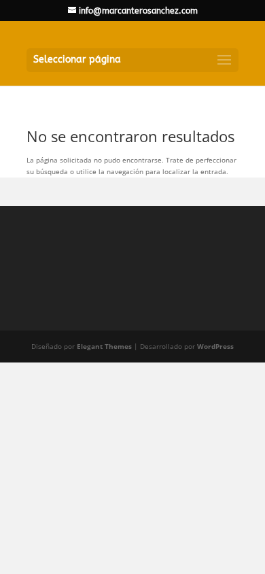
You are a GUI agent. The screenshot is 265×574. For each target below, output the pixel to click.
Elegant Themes (104, 346)
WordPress (215, 346)
